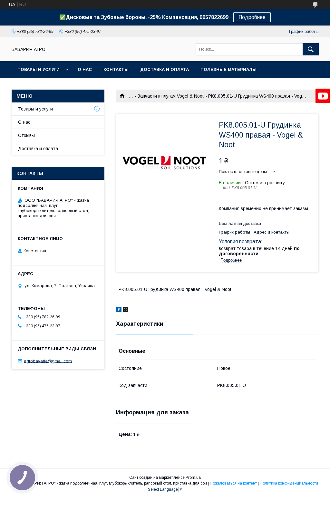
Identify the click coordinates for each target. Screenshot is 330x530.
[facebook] (118, 310)
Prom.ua (193, 477)
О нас (85, 69)
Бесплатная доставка (240, 223)
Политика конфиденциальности (289, 483)
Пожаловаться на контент (233, 483)
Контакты (116, 69)
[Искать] (311, 49)
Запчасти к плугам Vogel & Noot (171, 96)
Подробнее (252, 17)
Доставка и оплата (164, 69)
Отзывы (26, 135)
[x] (125, 310)
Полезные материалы (228, 69)
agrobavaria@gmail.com (48, 360)
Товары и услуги (38, 69)
